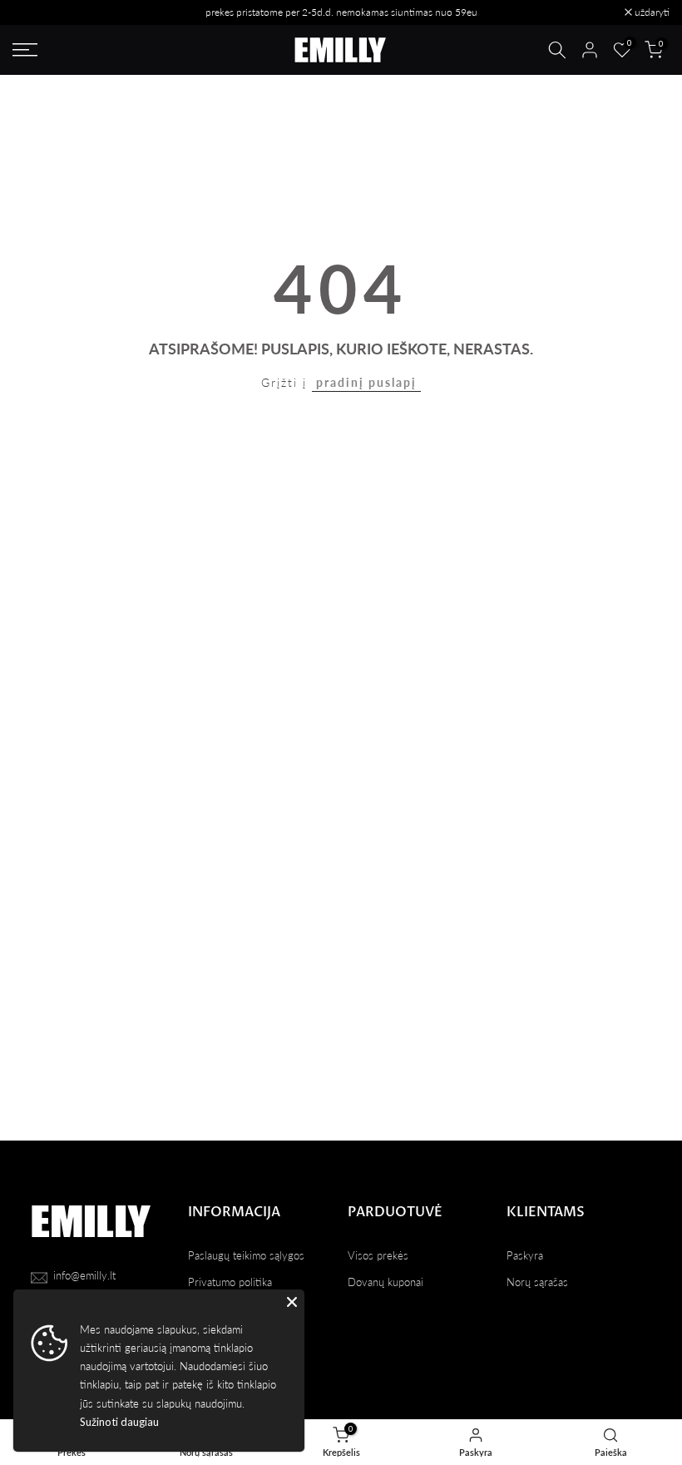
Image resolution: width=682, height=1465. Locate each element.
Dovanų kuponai (385, 1282)
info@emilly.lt (84, 1275)
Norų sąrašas (537, 1282)
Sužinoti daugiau (119, 1421)
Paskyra (525, 1255)
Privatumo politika (230, 1282)
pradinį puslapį (366, 382)
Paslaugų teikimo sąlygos (246, 1255)
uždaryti (38, 12)
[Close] (292, 1302)
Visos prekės (378, 1255)
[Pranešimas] (341, 12)
